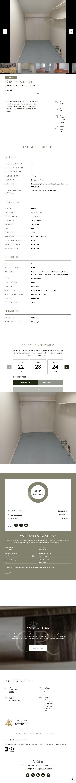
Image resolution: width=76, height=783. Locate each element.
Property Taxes (16, 515)
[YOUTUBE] (43, 775)
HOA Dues (42, 560)
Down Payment (10, 553)
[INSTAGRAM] (33, 775)
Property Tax (43, 553)
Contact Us (50, 734)
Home (18, 734)
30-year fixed (43, 549)
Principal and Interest (18, 511)
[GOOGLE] (48, 775)
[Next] (67, 367)
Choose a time (19, 377)
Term (40, 547)
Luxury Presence (51, 765)
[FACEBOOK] (27, 775)
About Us (27, 734)
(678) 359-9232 (49, 691)
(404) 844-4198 (14, 701)
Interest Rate (9, 560)
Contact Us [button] (38, 648)
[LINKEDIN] (38, 775)
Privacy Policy (46, 769)
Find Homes (38, 734)
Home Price (9, 547)
